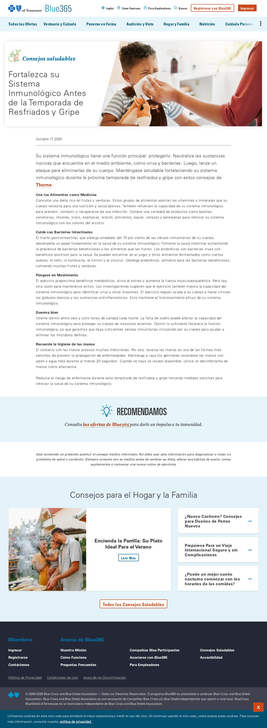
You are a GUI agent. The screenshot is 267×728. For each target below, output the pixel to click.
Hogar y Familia (176, 23)
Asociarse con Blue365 (148, 657)
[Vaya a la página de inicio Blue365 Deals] (40, 8)
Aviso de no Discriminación (104, 677)
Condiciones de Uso (62, 677)
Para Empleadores (144, 664)
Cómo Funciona (73, 657)
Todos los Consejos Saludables (133, 604)
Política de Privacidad (25, 677)
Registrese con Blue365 (212, 8)
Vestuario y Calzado (60, 23)
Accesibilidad (211, 657)
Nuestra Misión (73, 650)
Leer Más (130, 558)
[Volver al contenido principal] (238, 706)
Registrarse (18, 657)
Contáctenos (18, 664)
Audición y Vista (140, 23)
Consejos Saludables (217, 650)
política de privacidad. (76, 721)
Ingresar (247, 8)
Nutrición (207, 23)
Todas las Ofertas (22, 23)
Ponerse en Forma (101, 23)
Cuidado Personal (240, 23)
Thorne (44, 185)
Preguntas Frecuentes (78, 664)
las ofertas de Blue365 (106, 424)
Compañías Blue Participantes (155, 650)
